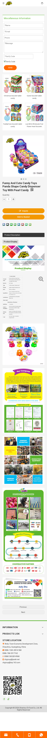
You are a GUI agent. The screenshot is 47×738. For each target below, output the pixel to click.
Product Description (12, 235)
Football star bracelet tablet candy (12, 125)
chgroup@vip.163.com (11, 663)
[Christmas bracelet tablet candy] (12, 84)
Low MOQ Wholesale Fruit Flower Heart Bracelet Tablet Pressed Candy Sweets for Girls (34, 125)
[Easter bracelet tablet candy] (34, 84)
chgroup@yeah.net (12, 659)
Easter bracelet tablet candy (34, 97)
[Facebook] (4, 699)
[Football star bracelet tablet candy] (12, 112)
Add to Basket (23, 217)
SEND (10, 68)
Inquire (25, 211)
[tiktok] (8, 699)
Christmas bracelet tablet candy (12, 97)
